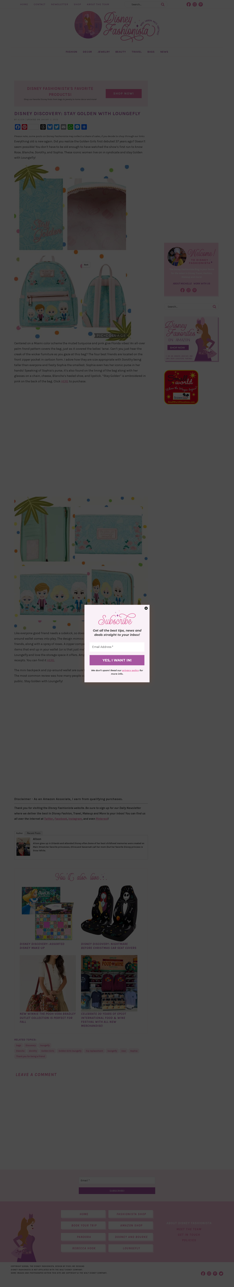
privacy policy (130, 670)
